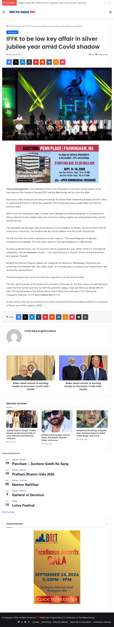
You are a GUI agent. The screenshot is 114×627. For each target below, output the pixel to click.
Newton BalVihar (25, 484)
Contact (35, 622)
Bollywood (19, 26)
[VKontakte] (49, 62)
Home (11, 26)
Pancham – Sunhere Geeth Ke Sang (40, 463)
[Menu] (3, 13)
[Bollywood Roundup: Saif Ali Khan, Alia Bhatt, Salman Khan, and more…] (57, 421)
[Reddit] (42, 62)
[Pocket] (62, 62)
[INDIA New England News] (22, 12)
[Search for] (110, 13)
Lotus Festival (23, 505)
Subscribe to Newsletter (80, 622)
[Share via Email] (78, 317)
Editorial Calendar (60, 622)
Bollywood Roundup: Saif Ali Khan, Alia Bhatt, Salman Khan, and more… (56, 438)
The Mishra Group (86, 617)
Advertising (46, 622)
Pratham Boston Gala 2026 (33, 474)
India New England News (40, 331)
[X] (16, 62)
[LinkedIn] (22, 62)
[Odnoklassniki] (56, 62)
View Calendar (8, 512)
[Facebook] (9, 62)
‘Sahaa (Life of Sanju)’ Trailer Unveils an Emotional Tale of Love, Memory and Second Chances (21, 434)
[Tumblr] (29, 62)
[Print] (85, 317)
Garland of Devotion (28, 494)
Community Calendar (102, 622)
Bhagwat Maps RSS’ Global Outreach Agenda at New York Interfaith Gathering (52, 3)
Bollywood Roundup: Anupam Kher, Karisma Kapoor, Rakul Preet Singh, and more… (91, 433)
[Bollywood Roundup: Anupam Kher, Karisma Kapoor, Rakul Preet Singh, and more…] (92, 419)
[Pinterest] (36, 62)
